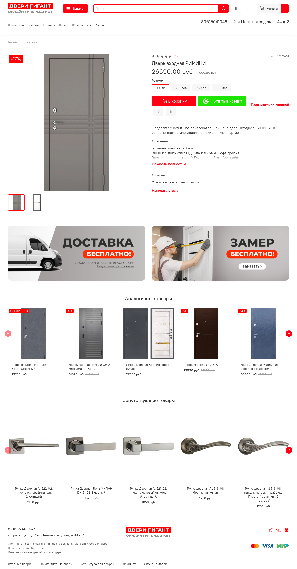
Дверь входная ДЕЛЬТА (200, 365)
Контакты (49, 25)
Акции (100, 25)
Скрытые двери (155, 564)
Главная (13, 42)
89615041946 (214, 21)
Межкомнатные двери (55, 564)
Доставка (33, 25)
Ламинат (129, 564)
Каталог (79, 8)
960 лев (221, 88)
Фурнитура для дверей (97, 564)
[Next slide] (139, 122)
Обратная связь (82, 25)
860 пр (160, 88)
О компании (16, 25)
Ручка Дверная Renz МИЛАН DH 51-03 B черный (91, 490)
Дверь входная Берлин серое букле (148, 367)
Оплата (63, 25)
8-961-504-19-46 (22, 529)
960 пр (201, 88)
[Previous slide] (14, 122)
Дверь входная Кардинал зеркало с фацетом (259, 367)
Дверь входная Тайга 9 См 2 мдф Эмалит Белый (89, 367)
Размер (157, 80)
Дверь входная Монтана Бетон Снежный (29, 367)
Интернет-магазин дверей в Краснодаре (34, 552)
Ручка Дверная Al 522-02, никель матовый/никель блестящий (34, 492)
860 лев (181, 88)
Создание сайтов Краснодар (26, 548)
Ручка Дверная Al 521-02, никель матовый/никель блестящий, (148, 492)
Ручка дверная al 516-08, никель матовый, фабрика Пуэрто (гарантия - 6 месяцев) (263, 494)
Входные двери (19, 564)
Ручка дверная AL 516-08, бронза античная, (206, 490)
